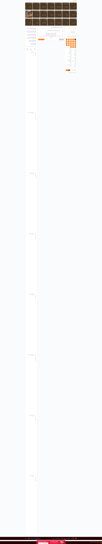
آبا (75, 56)
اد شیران (75, 58)
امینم (70, 66)
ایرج (70, 63)
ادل (75, 62)
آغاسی (75, 64)
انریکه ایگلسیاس (69, 59)
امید (75, 52)
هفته (69, 70)
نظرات (27, 49)
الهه (75, 59)
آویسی (75, 63)
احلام (70, 52)
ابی (70, 54)
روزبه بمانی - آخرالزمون (31, 233)
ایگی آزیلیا (74, 54)
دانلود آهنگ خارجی (73, 32)
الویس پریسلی (69, 56)
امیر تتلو (75, 53)
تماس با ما (53, 538)
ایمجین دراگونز (74, 61)
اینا (75, 48)
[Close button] (65, 539)
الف (75, 39)
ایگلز (70, 62)
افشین (75, 51)
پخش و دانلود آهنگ (41, 39)
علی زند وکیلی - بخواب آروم (31, 112)
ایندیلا (75, 57)
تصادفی (31, 49)
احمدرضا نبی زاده (69, 64)
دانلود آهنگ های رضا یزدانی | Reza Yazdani (54, 30)
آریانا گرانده (69, 61)
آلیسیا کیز (75, 66)
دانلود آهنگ (67, 538)
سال (66, 70)
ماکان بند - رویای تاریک (31, 415)
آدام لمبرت (70, 51)
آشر (70, 57)
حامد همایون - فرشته (31, 475)
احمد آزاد (70, 48)
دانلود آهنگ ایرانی (73, 30)
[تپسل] (36, 539)
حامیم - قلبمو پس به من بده (31, 354)
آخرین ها (35, 49)
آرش (70, 58)
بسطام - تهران (32, 51)
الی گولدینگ (69, 53)
